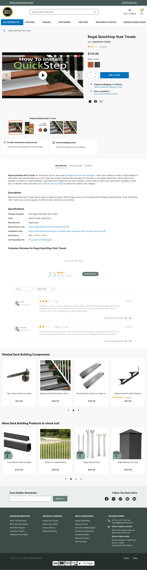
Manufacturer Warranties (84, 531)
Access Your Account (50, 521)
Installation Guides (82, 534)
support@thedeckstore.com (122, 523)
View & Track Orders (50, 524)
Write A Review (90, 274)
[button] (73, 410)
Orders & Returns (48, 528)
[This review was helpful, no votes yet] (126, 341)
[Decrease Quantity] (95, 77)
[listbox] (116, 65)
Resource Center (81, 524)
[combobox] (61, 12)
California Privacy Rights (19, 534)
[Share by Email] (101, 101)
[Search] (95, 11)
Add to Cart (114, 75)
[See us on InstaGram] (120, 499)
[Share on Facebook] (95, 101)
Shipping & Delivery (49, 531)
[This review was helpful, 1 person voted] (126, 318)
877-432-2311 (117, 520)
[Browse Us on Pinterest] (127, 499)
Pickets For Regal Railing (55, 462)
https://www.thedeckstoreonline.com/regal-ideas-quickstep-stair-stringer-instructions (66, 231)
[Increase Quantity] (95, 73)
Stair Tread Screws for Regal (19, 393)
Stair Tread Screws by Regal (50, 183)
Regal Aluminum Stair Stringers (81, 175)
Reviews (88, 166)
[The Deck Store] (8, 12)
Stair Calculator (81, 541)
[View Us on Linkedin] (134, 499)
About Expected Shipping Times (108, 87)
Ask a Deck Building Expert (22, 3)
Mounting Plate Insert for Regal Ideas (91, 393)
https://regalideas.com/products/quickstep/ (48, 227)
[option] (90, 65)
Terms (135, 558)
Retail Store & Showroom (19, 524)
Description (60, 166)
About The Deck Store (18, 521)
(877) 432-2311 (130, 3)
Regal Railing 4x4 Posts (128, 462)
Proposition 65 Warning (39, 240)
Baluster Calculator (82, 538)
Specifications (75, 166)
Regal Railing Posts (92, 462)
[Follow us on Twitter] (114, 499)
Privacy (126, 558)
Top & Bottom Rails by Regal (19, 462)
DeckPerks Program (17, 528)
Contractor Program (17, 531)
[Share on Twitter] (90, 101)
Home (4, 30)
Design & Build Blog (82, 521)
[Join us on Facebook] (107, 499)
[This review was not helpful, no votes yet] (130, 318)
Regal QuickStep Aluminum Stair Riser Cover (55, 393)
